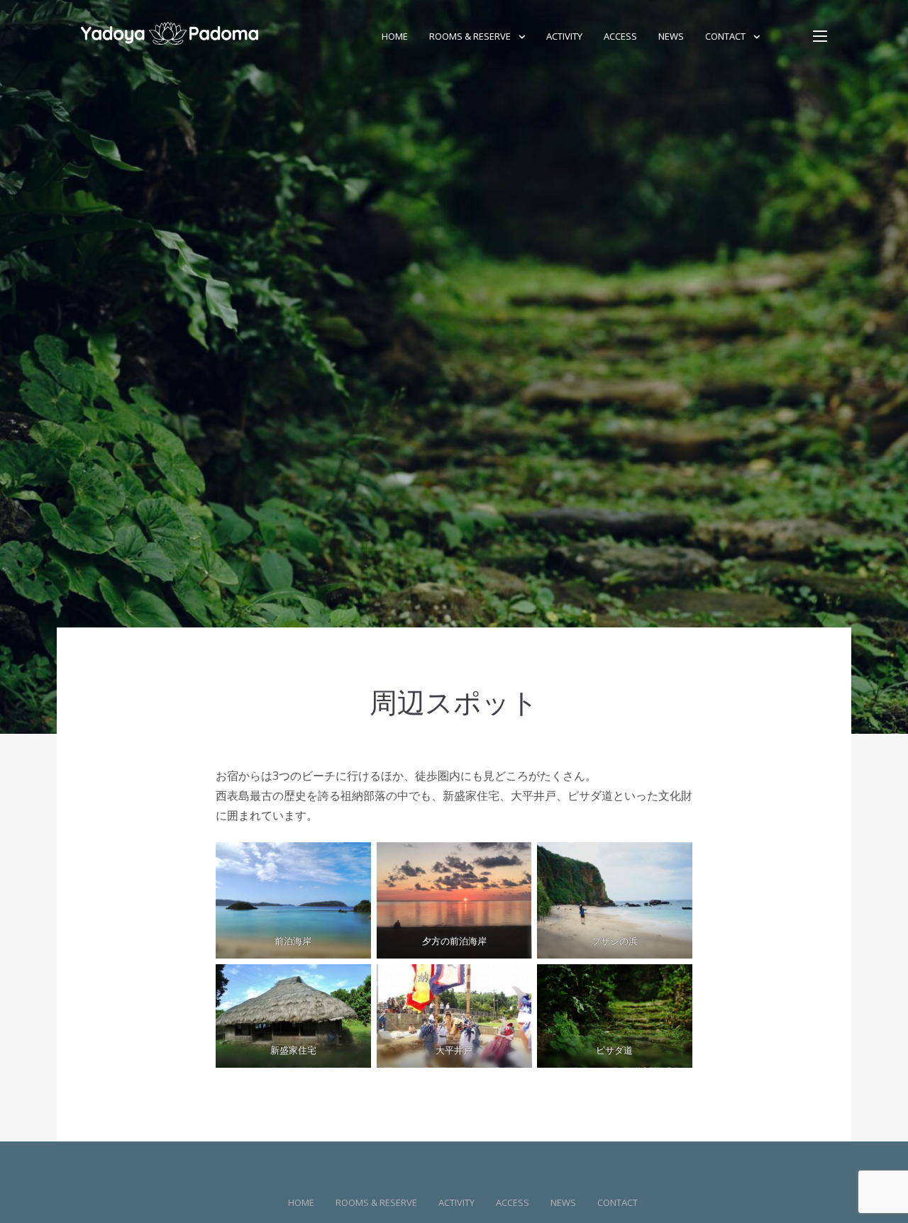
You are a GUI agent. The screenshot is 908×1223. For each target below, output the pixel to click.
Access (620, 36)
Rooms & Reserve (470, 36)
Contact (725, 36)
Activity (564, 36)
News (671, 36)
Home (395, 36)
